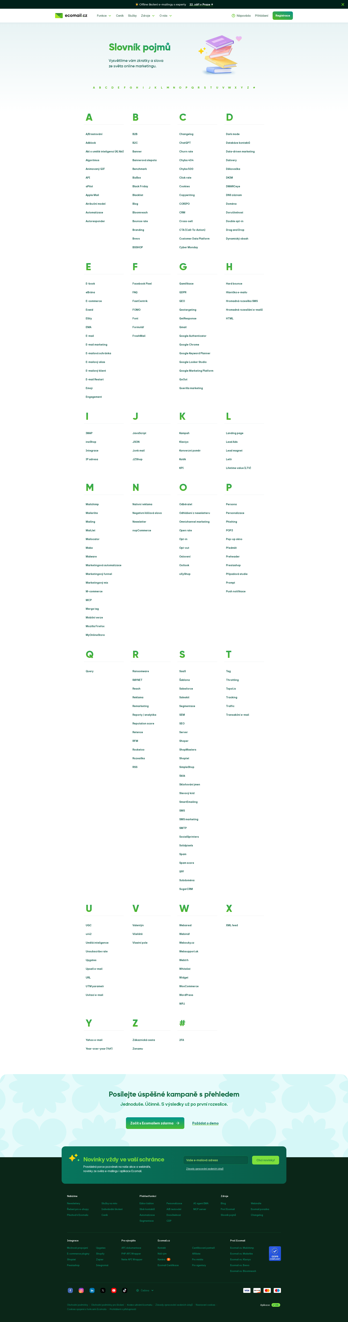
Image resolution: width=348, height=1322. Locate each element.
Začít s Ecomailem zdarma (151, 1123)
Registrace (283, 15)
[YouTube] (114, 1290)
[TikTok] (124, 1290)
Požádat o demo (205, 1123)
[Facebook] (70, 1290)
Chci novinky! (265, 1160)
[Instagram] (81, 1290)
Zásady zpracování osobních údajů (204, 1168)
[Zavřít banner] (343, 4)
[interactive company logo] (71, 15)
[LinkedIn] (92, 1290)
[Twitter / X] (103, 1290)
